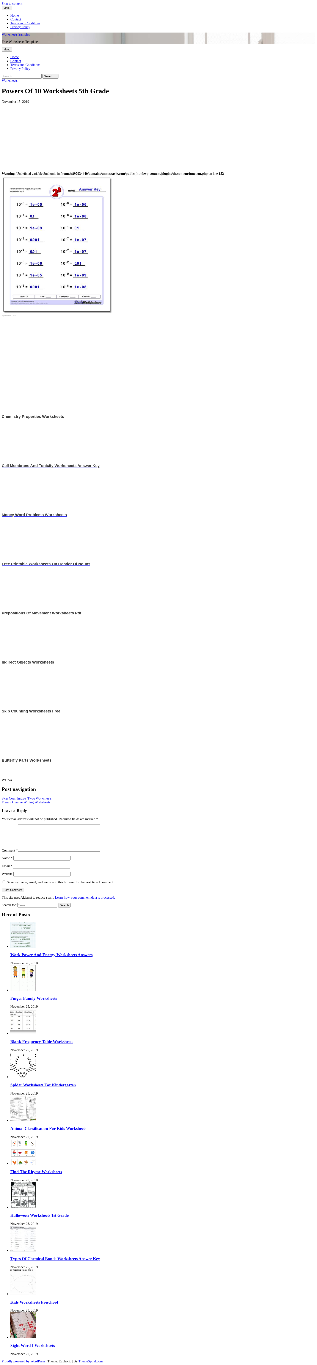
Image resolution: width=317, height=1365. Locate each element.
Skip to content (12, 3)
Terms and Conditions (25, 23)
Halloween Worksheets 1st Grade (39, 1215)
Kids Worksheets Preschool (34, 1302)
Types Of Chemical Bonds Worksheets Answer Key (55, 1258)
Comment (10, 850)
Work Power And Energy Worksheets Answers (51, 955)
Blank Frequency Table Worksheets (41, 1041)
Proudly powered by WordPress (24, 1361)
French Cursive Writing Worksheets (26, 802)
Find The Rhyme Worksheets (36, 1172)
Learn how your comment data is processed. (85, 897)
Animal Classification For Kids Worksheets (48, 1128)
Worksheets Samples (16, 34)
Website (7, 874)
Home (14, 15)
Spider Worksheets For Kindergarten (43, 1085)
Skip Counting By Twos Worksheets (27, 798)
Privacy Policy (20, 27)
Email (7, 866)
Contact (15, 19)
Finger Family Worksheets (33, 998)
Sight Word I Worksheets (32, 1345)
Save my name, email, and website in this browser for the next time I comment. (60, 882)
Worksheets (9, 80)
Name (7, 858)
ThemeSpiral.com (90, 1361)
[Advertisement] (131, 134)
